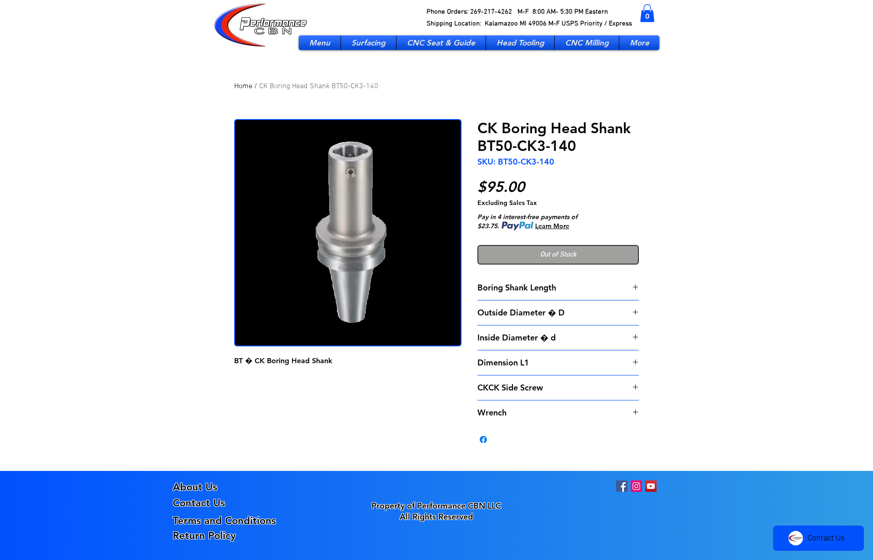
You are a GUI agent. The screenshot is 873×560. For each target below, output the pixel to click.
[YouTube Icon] (651, 486)
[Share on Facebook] (483, 439)
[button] (647, 13)
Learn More (552, 226)
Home (243, 86)
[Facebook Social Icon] (621, 486)
